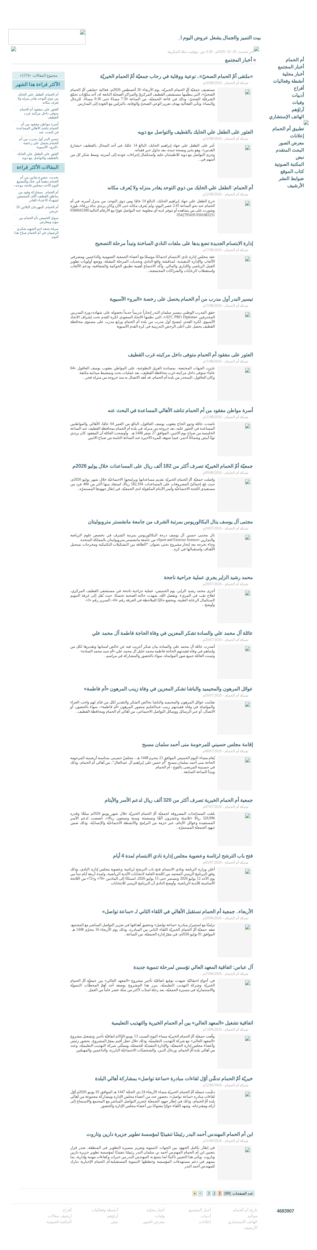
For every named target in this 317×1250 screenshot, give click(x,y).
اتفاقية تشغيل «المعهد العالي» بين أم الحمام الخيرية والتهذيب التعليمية (182, 1022)
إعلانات (297, 135)
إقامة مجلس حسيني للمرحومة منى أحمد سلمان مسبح (197, 744)
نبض (300, 157)
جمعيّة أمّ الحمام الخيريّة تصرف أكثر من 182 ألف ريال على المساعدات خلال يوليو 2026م (162, 466)
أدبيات (298, 95)
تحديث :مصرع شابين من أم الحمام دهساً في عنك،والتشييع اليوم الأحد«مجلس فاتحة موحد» (36, 181)
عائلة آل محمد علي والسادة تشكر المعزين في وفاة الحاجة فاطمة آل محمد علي (172, 633)
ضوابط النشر (291, 178)
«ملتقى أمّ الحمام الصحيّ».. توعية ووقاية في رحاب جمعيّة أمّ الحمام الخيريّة (176, 76)
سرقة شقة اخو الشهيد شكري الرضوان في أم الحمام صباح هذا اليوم (36, 232)
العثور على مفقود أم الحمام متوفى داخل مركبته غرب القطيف (39, 113)
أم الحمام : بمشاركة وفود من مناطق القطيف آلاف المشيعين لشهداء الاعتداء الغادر (38, 196)
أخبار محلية (293, 73)
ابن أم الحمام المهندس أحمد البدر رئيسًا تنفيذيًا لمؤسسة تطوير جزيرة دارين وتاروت (169, 1134)
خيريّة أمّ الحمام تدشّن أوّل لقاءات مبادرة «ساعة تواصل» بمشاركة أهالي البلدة (174, 1078)
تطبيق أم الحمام (288, 128)
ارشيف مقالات (60, 1215)
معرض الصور (291, 142)
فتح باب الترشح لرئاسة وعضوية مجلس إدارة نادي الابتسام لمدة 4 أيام (183, 855)
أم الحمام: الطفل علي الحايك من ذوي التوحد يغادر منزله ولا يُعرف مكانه (38, 98)
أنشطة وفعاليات (288, 81)
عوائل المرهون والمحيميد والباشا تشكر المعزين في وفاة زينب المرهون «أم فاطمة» (168, 688)
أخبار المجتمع (291, 66)
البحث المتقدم (290, 149)
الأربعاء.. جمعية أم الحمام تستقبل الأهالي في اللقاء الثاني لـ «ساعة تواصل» (177, 911)
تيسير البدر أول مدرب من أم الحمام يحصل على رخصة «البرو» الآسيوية (39, 143)
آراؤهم (298, 109)
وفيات (298, 102)
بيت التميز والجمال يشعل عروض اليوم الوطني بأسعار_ (205, 37)
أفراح (299, 88)
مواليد (252, 1215)
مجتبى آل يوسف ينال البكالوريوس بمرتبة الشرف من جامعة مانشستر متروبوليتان (170, 521)
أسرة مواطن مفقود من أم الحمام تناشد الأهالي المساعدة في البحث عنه (37, 128)
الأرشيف (295, 185)
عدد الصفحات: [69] (238, 1193)
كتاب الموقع (292, 171)
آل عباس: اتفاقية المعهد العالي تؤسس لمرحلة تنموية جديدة (193, 967)
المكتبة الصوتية (289, 164)
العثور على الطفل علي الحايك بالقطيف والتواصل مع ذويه (38, 156)
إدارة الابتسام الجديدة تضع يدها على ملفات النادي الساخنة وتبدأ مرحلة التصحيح (174, 243)
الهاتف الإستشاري (286, 116)
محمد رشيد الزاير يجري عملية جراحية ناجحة (208, 577)
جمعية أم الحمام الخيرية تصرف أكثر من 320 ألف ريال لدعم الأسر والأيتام (179, 800)
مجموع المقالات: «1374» (38, 75)
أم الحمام (295, 59)
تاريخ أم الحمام (245, 1210)
